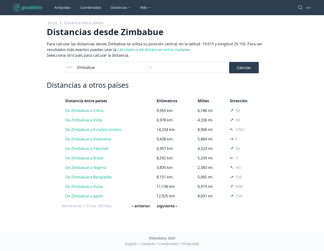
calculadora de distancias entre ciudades (153, 49)
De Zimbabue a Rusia (84, 186)
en (308, 7)
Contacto (148, 244)
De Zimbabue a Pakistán (87, 148)
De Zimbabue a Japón (84, 196)
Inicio (52, 22)
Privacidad (190, 244)
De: (69, 67)
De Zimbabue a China (84, 110)
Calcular (244, 67)
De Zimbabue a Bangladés (88, 177)
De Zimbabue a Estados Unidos (93, 129)
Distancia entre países (84, 22)
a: (150, 67)
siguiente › (167, 206)
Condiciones (168, 244)
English (131, 244)
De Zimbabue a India (83, 120)
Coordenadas (90, 7)
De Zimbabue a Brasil (84, 158)
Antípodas (63, 7)
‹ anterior (141, 206)
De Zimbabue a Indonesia (88, 139)
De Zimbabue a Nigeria (85, 167)
